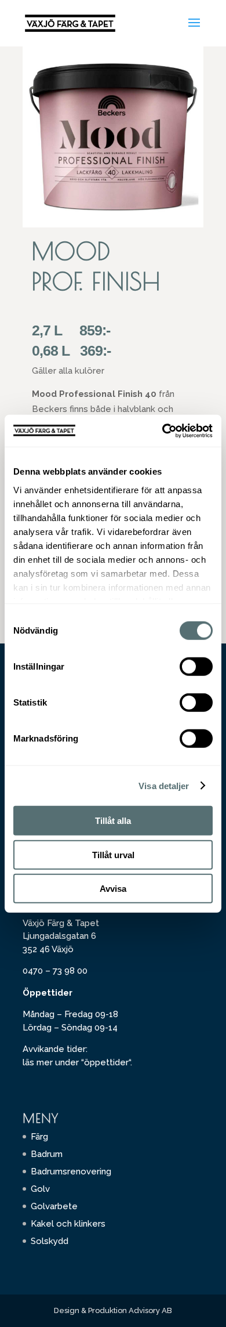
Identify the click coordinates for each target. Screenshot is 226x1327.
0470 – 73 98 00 (55, 971)
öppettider (106, 1062)
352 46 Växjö (48, 949)
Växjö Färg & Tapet (61, 923)
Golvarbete (54, 1206)
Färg (39, 1136)
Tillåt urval (113, 854)
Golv (40, 1189)
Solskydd (49, 1241)
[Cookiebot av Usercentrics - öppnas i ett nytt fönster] (162, 430)
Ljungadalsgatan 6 (59, 936)
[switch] (196, 666)
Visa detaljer (163, 785)
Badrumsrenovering (71, 1171)
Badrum (47, 1154)
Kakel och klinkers (68, 1223)
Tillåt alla (113, 821)
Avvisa (113, 889)
